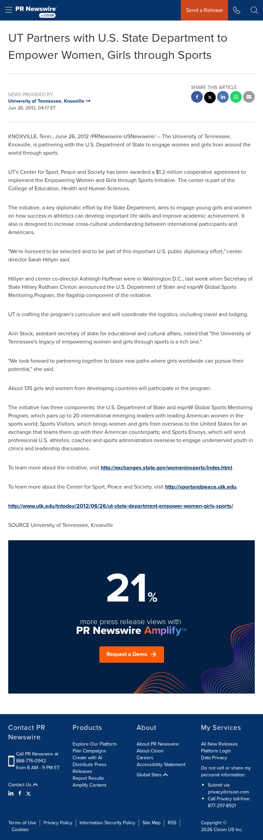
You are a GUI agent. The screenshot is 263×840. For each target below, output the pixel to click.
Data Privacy (214, 757)
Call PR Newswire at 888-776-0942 (37, 757)
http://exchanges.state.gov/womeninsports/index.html (166, 467)
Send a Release (204, 10)
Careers (145, 757)
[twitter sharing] (210, 98)
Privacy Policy (57, 822)
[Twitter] (28, 793)
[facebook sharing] (197, 97)
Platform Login (216, 750)
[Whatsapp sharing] (236, 97)
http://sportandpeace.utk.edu (200, 487)
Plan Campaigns (89, 750)
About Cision (150, 750)
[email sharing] (249, 97)
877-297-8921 (222, 805)
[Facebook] (20, 793)
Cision (220, 829)
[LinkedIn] (11, 793)
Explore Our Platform (95, 744)
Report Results (88, 778)
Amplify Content (89, 785)
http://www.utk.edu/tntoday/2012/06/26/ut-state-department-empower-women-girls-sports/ (120, 506)
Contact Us (20, 784)
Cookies (20, 829)
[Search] (254, 10)
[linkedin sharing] (223, 97)
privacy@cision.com (228, 792)
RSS (172, 822)
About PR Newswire (158, 744)
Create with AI (87, 757)
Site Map (151, 822)
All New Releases (219, 744)
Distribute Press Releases (90, 768)
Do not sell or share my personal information (226, 771)
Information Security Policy (107, 822)
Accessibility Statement (161, 764)
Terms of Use (22, 822)
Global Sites (150, 775)
